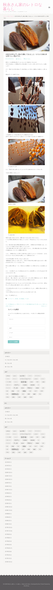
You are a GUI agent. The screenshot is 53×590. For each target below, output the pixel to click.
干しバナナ (8, 443)
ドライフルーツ (10, 298)
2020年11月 (8, 476)
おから (14, 375)
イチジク (30, 375)
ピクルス (42, 378)
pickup (8, 375)
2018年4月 (7, 517)
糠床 (34, 394)
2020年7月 (7, 482)
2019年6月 (7, 493)
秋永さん (19, 59)
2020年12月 (8, 472)
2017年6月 (7, 541)
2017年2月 (7, 555)
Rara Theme (41, 584)
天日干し (16, 385)
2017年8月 (7, 537)
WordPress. (26, 586)
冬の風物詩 (21, 298)
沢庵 (13, 391)
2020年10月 (8, 479)
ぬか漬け (22, 376)
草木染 (7, 397)
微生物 (22, 388)
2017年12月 (8, 527)
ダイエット (15, 378)
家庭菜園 (32, 385)
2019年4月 (7, 500)
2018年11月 (8, 510)
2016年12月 (8, 562)
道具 (25, 397)
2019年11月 (8, 489)
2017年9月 (7, 534)
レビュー (15, 381)
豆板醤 (19, 397)
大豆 (43, 382)
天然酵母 (25, 385)
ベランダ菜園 (8, 381)
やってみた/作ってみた (10, 360)
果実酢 (37, 388)
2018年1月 (7, 524)
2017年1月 (7, 558)
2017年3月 (7, 551)
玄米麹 (42, 446)
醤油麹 (31, 397)
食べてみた (27, 59)
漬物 (24, 391)
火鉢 (30, 391)
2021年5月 (7, 469)
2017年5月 (7, 544)
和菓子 (37, 381)
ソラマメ (7, 378)
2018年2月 (7, 520)
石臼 (23, 394)
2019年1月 (7, 503)
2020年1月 (7, 486)
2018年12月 (8, 507)
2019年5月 (7, 496)
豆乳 (13, 397)
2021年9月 (7, 462)
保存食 (16, 298)
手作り (29, 388)
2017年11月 (8, 531)
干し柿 (26, 298)
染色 (7, 446)
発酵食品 (15, 394)
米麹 (29, 394)
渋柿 (18, 446)
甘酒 (7, 394)
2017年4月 (7, 548)
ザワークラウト (37, 375)
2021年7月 (7, 465)
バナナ (36, 379)
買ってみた (7, 363)
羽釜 (40, 394)
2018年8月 (7, 513)
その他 (6, 356)
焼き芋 (36, 446)
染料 (43, 443)
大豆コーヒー (8, 384)
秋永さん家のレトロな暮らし (22, 6)
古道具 (31, 381)
